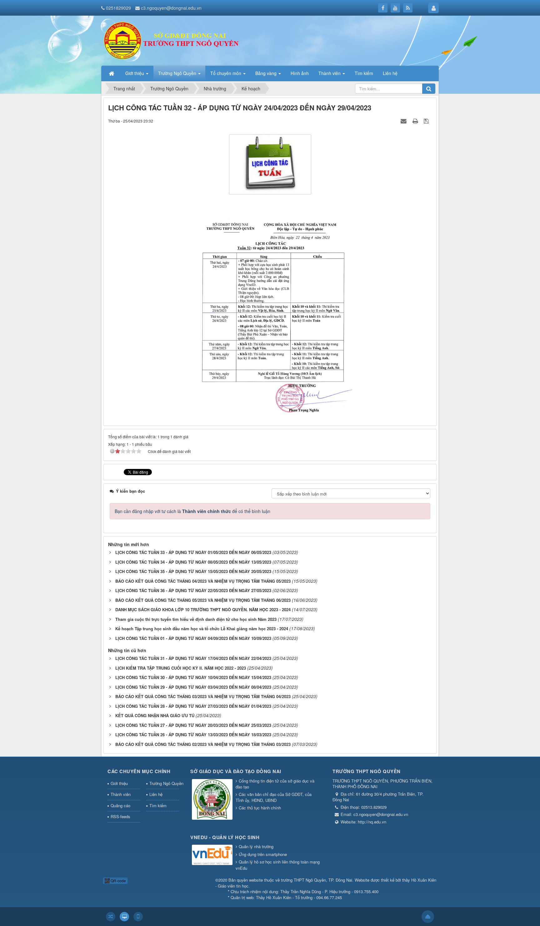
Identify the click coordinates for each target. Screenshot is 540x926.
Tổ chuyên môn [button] (226, 73)
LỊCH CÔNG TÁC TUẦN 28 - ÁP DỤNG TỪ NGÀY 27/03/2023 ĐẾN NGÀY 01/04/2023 (193, 706)
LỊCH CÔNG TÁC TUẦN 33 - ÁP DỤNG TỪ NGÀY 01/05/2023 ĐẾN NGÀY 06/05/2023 (193, 552)
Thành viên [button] (330, 73)
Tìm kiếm (158, 805)
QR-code (118, 880)
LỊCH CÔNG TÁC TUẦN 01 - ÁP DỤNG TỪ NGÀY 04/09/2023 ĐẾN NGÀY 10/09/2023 (193, 638)
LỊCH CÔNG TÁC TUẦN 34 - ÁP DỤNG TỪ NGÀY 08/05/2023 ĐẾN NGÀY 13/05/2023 (193, 562)
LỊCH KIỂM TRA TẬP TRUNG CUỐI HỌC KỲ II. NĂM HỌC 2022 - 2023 (180, 668)
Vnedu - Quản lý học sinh (224, 837)
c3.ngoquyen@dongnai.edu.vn (171, 8)
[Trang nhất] (112, 73)
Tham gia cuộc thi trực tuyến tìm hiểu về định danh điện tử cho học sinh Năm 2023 (196, 619)
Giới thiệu (119, 783)
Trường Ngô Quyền (164, 783)
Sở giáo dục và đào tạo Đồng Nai (235, 771)
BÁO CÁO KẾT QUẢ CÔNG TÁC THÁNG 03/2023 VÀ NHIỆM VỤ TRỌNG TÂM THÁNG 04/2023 (203, 696)
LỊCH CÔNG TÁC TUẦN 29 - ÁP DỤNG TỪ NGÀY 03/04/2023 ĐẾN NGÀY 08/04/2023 (193, 687)
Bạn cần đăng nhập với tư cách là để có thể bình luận (192, 511)
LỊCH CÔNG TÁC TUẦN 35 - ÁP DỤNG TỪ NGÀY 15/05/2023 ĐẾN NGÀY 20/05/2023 (193, 571)
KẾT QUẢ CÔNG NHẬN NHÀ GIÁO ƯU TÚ (154, 715)
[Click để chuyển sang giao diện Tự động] (110, 916)
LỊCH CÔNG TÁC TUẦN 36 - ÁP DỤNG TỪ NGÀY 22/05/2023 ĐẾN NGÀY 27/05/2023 (193, 590)
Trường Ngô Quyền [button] (178, 73)
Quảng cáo (120, 805)
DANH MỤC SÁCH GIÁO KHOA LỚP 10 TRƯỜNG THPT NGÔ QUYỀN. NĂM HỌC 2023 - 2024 (203, 609)
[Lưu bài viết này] (427, 121)
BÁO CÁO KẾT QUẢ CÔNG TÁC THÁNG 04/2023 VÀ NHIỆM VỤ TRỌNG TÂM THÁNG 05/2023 (203, 581)
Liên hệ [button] (390, 73)
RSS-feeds (120, 816)
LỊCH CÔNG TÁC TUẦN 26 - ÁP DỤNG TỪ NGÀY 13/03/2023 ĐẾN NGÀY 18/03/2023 (193, 734)
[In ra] (415, 121)
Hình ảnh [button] (300, 73)
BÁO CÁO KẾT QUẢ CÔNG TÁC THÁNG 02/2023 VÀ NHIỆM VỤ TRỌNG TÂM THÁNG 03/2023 (203, 744)
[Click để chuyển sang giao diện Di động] (138, 916)
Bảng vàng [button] (266, 73)
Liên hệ (155, 794)
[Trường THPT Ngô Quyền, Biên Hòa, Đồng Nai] (173, 40)
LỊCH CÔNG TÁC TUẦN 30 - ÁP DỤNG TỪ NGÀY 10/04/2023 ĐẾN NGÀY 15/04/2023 (193, 677)
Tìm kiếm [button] (364, 73)
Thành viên (121, 794)
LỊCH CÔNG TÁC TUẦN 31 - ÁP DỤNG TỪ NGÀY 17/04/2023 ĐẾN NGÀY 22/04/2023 (193, 658)
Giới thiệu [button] (135, 73)
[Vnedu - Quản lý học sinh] (212, 855)
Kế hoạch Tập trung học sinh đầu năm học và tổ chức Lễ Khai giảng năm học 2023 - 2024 (201, 629)
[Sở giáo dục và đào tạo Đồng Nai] (212, 800)
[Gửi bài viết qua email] (404, 121)
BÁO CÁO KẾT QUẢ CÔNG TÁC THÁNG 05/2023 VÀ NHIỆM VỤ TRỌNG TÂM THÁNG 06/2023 (203, 600)
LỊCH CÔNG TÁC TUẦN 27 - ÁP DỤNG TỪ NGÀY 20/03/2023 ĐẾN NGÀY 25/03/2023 (193, 725)
